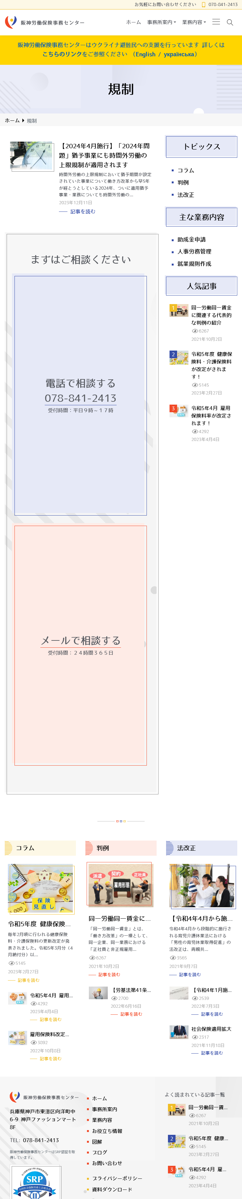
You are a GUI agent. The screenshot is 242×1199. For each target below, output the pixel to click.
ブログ (99, 1152)
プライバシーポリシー (117, 1178)
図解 (97, 1141)
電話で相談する (80, 383)
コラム (185, 171)
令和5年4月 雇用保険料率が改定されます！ (211, 416)
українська (179, 54)
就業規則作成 (194, 264)
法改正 (185, 195)
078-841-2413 (223, 4)
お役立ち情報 (107, 1131)
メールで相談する (80, 640)
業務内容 (102, 1120)
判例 (183, 183)
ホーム (12, 120)
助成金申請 (191, 239)
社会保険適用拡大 (211, 1028)
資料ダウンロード (112, 1189)
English (145, 54)
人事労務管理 (194, 251)
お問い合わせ (107, 1163)
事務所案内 (104, 1109)
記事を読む (82, 211)
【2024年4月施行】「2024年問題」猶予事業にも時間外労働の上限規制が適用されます (104, 155)
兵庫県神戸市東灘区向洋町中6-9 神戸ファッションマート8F (43, 1119)
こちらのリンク (62, 54)
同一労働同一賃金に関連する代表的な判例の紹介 (211, 315)
